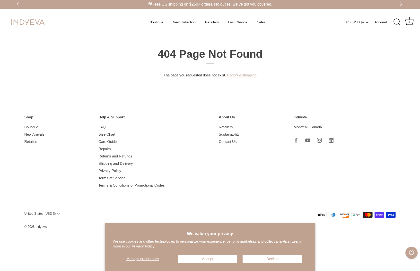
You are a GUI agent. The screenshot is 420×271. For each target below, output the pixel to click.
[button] (401, 4)
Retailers (212, 22)
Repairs (104, 149)
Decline (272, 259)
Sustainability (229, 134)
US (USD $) (355, 22)
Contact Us (228, 142)
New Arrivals (34, 134)
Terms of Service (111, 178)
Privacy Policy (109, 171)
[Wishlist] (411, 253)
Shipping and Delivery (115, 163)
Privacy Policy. (143, 246)
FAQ (102, 127)
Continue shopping (241, 75)
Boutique (156, 22)
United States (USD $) (40, 213)
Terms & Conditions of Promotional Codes (131, 185)
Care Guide (107, 142)
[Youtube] (307, 140)
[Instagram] (319, 140)
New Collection (184, 22)
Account (381, 22)
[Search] (397, 21)
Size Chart (106, 134)
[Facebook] (296, 140)
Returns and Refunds (115, 156)
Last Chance (237, 22)
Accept (207, 259)
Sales (261, 22)
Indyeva (41, 227)
